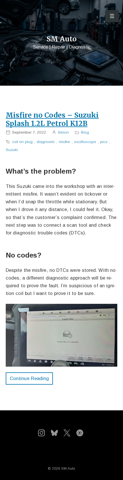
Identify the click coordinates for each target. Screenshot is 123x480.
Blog (85, 132)
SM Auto (62, 39)
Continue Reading (29, 378)
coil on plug (22, 142)
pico (104, 142)
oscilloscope (85, 142)
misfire (64, 142)
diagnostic (46, 142)
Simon (63, 132)
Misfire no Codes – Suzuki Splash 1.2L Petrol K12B (52, 119)
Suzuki (12, 150)
